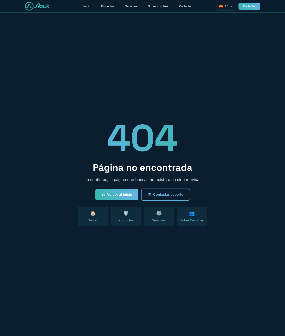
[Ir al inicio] (37, 6)
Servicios (131, 6)
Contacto (185, 6)
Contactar (249, 6)
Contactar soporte (168, 194)
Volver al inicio (119, 194)
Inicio (86, 6)
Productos (107, 6)
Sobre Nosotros (158, 6)
